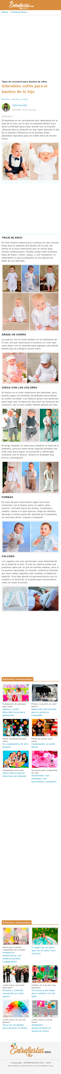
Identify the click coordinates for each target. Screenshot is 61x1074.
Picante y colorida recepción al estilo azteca (13, 991)
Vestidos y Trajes (20, 99)
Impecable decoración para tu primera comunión (44, 710)
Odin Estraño (20, 105)
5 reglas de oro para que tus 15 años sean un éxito (44, 950)
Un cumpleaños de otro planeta (15, 743)
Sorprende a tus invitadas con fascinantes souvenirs (45, 776)
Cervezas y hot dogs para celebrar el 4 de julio (44, 991)
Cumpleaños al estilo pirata (43, 743)
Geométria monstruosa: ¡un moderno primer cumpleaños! (14, 954)
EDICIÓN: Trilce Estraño (24, 110)
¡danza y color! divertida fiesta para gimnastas (14, 710)
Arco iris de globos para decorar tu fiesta (15, 1024)
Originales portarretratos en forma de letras (42, 1025)
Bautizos (6, 99)
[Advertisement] (30, 47)
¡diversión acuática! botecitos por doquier (15, 773)
